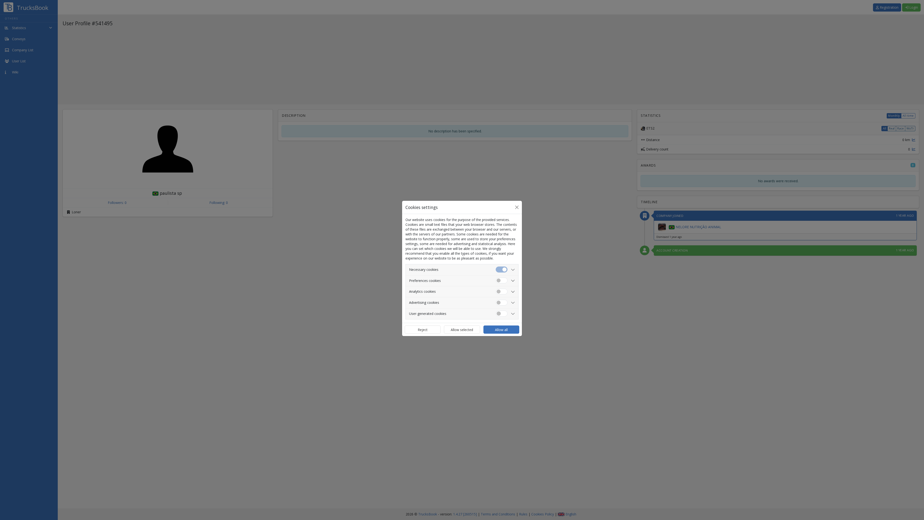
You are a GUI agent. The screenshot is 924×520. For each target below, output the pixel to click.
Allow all (501, 329)
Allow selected (462, 329)
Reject (423, 329)
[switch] (501, 281)
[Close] (516, 207)
